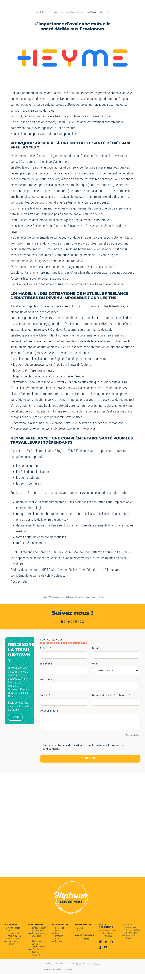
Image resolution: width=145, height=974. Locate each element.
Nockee (129, 938)
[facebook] (62, 621)
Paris (57, 938)
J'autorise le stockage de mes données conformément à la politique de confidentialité (83, 747)
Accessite (130, 935)
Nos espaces (60, 924)
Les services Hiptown (13, 942)
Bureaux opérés (38, 930)
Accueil (38, 12)
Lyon (57, 933)
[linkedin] (83, 621)
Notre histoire (14, 928)
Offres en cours (109, 930)
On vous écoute (49, 710)
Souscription (21, 581)
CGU (63, 969)
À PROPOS (10, 924)
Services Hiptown (96, 597)
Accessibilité (68, 969)
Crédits (46, 969)
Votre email (47, 679)
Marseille (59, 936)
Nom (95, 648)
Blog (81, 928)
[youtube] (105, 947)
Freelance (54, 12)
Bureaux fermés (39, 933)
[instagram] (76, 621)
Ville (95, 663)
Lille (56, 930)
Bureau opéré (132, 932)
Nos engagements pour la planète (14, 933)
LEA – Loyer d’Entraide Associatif (37, 952)
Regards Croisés (133, 930)
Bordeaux (59, 928)
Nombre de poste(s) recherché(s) (111, 695)
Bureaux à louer (39, 928)
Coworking (36, 936)
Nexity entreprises (131, 926)
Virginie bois (96, 964)
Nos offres (35, 924)
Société (45, 695)
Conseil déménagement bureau (38, 941)
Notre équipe (13, 938)
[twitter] (69, 621)
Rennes (58, 941)
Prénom (45, 648)
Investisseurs (84, 938)
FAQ (80, 930)
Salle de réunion (39, 946)
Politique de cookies (55, 969)
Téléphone (46, 663)
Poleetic (78, 964)
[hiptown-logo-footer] (71, 882)
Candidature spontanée (108, 934)
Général (45, 12)
